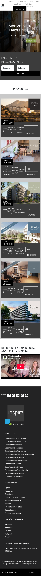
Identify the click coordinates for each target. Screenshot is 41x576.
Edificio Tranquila (20, 35)
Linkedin (8, 531)
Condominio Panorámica (14, 477)
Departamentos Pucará (13, 464)
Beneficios (9, 494)
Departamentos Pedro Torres (16, 461)
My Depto (20, 9)
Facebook (8, 524)
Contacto (29, 6)
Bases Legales (10, 510)
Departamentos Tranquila (14, 457)
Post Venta (34, 1)
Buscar (20, 73)
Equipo (7, 488)
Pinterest (8, 534)
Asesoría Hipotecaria (13, 500)
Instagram (8, 528)
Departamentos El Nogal (14, 467)
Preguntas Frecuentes (13, 507)
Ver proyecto (30, 129)
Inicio (11, 1)
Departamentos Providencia (15, 441)
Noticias (28, 4)
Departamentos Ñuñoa (13, 445)
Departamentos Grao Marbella (16, 470)
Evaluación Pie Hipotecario (15, 497)
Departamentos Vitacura (14, 448)
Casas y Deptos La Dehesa (15, 438)
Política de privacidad (13, 513)
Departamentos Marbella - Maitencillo (19, 454)
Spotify (7, 537)
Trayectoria (9, 491)
